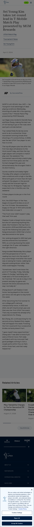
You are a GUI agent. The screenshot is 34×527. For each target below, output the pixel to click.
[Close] (32, 490)
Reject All (17, 518)
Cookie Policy (23, 509)
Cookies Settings (17, 512)
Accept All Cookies (17, 523)
